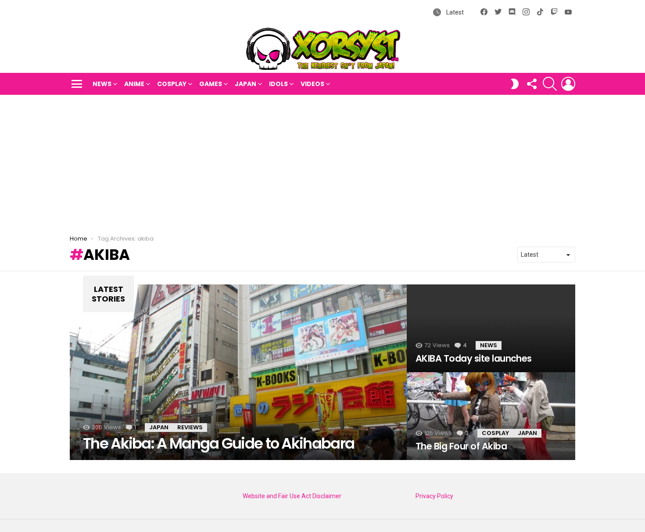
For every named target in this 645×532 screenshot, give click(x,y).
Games (210, 83)
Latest (454, 12)
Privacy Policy (434, 496)
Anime (134, 83)
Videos (312, 83)
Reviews (190, 427)
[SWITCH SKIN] (514, 84)
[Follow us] (531, 84)
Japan (245, 83)
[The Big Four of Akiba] (491, 416)
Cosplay (171, 83)
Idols (278, 83)
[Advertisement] (322, 160)
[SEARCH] (550, 84)
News (102, 83)
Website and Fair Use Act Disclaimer (292, 496)
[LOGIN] (568, 84)
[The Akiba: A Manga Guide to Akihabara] (238, 372)
